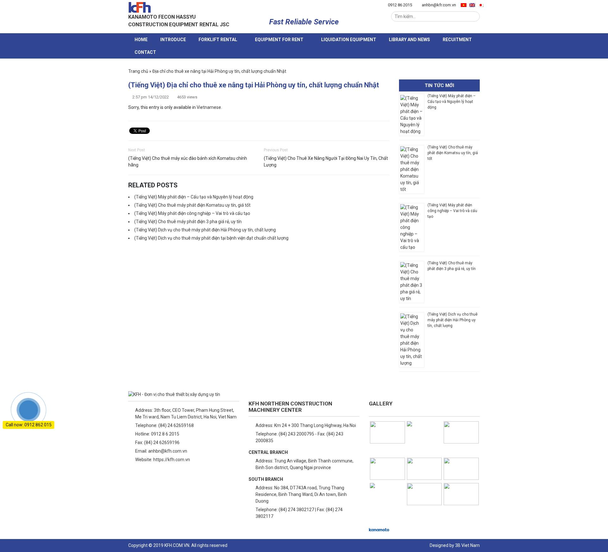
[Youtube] (163, 475)
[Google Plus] (147, 475)
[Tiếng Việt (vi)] (463, 4)
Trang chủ (138, 71)
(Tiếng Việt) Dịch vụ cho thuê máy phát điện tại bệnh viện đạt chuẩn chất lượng (211, 238)
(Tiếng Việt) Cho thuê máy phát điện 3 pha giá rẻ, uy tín (188, 221)
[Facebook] (132, 475)
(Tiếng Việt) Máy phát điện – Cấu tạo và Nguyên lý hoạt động (193, 196)
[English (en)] (472, 4)
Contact (145, 52)
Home (141, 39)
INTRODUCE (173, 39)
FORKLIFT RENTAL (218, 39)
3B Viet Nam (467, 545)
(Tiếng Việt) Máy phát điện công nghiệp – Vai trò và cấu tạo (192, 213)
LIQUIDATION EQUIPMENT (348, 39)
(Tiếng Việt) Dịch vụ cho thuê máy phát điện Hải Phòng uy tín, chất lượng (205, 229)
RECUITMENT (457, 39)
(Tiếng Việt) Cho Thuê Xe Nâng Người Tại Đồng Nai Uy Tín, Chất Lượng (326, 161)
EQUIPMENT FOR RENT (279, 39)
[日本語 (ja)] (481, 4)
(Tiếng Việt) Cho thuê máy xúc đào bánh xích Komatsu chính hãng (187, 161)
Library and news (409, 39)
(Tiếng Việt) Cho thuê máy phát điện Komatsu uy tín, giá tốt (192, 205)
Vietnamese (209, 107)
